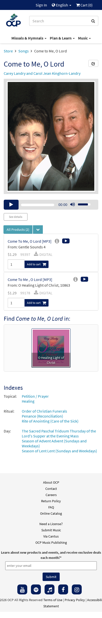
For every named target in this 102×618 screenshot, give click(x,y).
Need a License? (51, 524)
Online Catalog (51, 513)
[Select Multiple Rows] (38, 229)
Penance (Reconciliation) (42, 416)
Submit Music (51, 530)
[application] (51, 205)
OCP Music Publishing (51, 542)
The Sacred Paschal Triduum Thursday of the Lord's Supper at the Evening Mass (59, 433)
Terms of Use (52, 600)
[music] (49, 589)
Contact (51, 488)
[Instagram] (77, 589)
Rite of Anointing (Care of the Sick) (50, 421)
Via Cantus (51, 536)
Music (83, 38)
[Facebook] (63, 589)
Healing (28, 401)
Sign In (41, 4)
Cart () (86, 4)
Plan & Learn (61, 38)
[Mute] (72, 204)
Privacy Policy (75, 600)
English (62, 4)
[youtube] (22, 589)
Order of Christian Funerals (44, 411)
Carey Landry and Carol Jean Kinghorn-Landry (42, 73)
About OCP (51, 482)
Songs (23, 50)
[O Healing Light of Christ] (51, 347)
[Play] (11, 205)
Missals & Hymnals (27, 38)
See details (15, 217)
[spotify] (36, 589)
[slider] (81, 203)
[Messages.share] (93, 63)
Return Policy (51, 501)
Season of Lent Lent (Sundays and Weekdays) (59, 450)
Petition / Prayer (35, 396)
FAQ (51, 507)
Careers (51, 495)
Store (8, 50)
